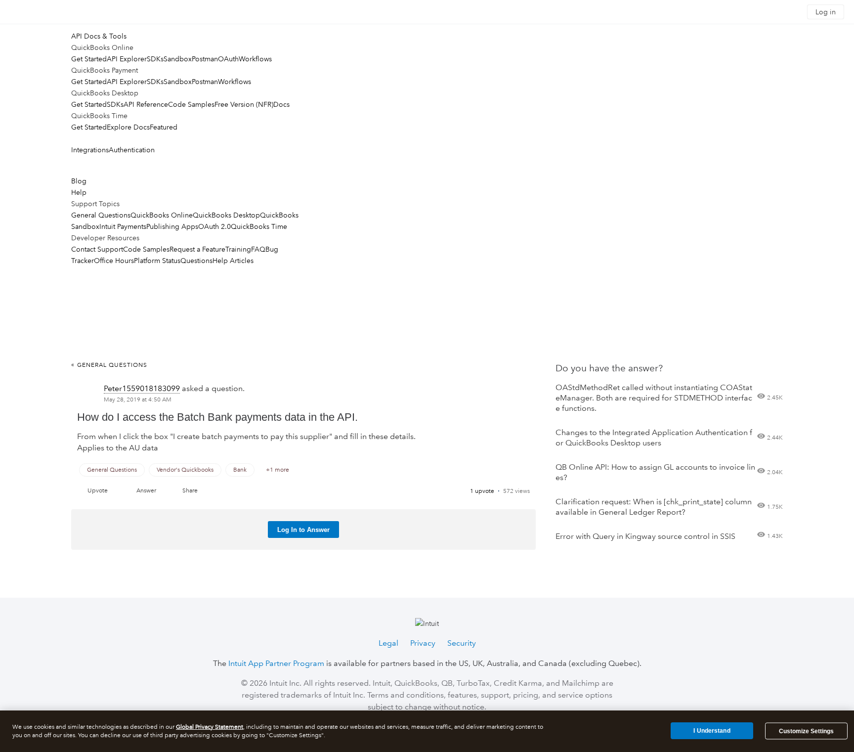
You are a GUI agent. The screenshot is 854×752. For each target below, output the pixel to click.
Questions (196, 260)
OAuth (228, 58)
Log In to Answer (303, 529)
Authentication (132, 149)
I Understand (711, 730)
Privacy (422, 643)
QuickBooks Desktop (226, 215)
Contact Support (97, 249)
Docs (281, 104)
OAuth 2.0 (214, 226)
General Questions (100, 215)
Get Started (89, 58)
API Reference (146, 104)
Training (238, 249)
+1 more (277, 470)
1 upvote (482, 491)
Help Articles (233, 260)
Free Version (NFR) (243, 104)
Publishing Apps (172, 226)
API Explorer (127, 58)
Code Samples (191, 104)
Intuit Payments (122, 226)
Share (190, 490)
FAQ (258, 249)
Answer (146, 490)
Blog (78, 181)
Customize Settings (806, 731)
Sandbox (178, 58)
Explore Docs (128, 127)
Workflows (255, 58)
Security (461, 643)
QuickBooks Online (161, 215)
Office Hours (114, 260)
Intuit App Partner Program (276, 663)
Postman (205, 58)
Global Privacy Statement (209, 727)
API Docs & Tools (99, 36)
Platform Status (157, 260)
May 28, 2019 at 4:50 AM (137, 399)
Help (78, 192)
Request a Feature (197, 249)
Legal (388, 643)
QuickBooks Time (259, 226)
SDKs (155, 58)
